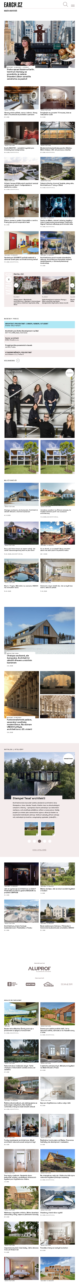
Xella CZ (19, 274)
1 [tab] (29, 841)
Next (72, 285)
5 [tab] (49, 841)
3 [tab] (39, 841)
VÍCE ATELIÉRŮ (39, 850)
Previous (16, 285)
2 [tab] (34, 841)
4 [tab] (44, 841)
